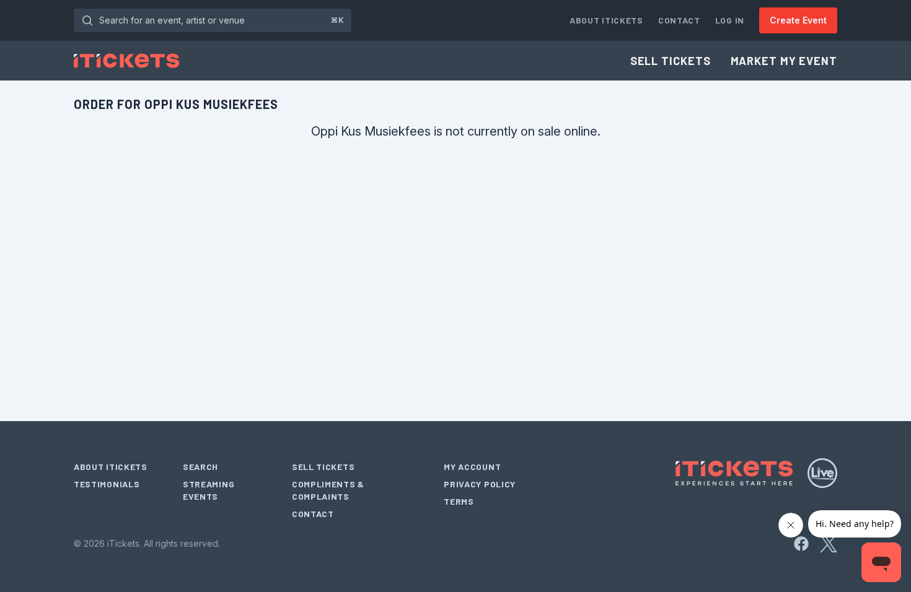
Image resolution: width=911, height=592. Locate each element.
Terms (459, 501)
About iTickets (606, 20)
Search (200, 466)
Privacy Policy (480, 484)
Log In (729, 20)
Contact (679, 20)
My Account (472, 466)
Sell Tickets (670, 60)
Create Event (798, 20)
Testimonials (106, 484)
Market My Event (784, 60)
